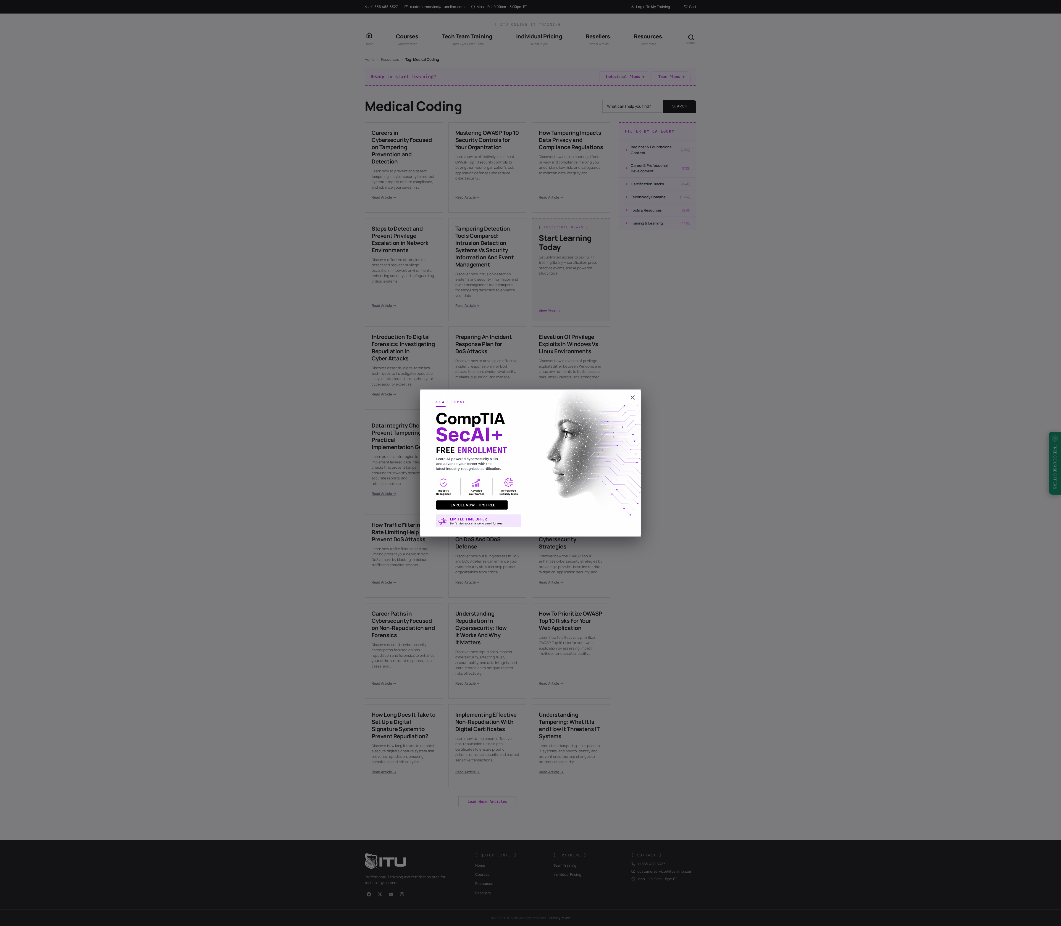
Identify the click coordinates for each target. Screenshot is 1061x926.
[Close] (530, 394)
